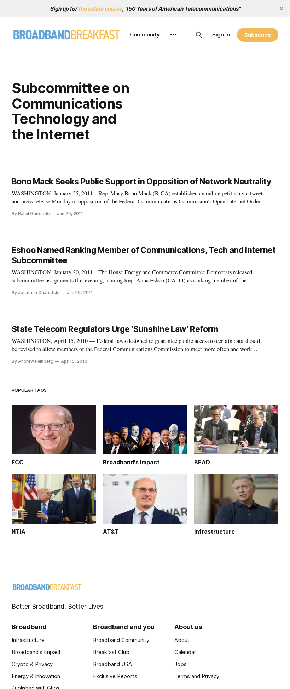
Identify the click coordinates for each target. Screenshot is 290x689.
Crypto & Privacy (32, 664)
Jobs (180, 664)
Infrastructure (28, 640)
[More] (173, 34)
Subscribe (257, 34)
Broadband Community (121, 640)
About (182, 640)
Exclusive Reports (115, 676)
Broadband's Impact (36, 652)
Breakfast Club (111, 652)
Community (145, 34)
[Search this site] (198, 34)
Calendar (185, 652)
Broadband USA (112, 664)
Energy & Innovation (36, 676)
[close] (281, 8)
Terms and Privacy (196, 676)
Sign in (221, 34)
